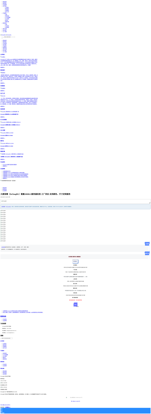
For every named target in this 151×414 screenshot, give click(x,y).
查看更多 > (2, 67)
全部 (6, 14)
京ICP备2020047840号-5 (5, 404)
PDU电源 (2, 130)
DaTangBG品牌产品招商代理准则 (10, 164)
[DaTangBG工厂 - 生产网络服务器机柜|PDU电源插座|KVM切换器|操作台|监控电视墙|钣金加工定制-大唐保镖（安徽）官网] (5, 34)
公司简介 (2, 54)
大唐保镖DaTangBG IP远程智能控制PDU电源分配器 (13, 172)
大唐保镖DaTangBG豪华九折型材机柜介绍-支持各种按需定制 (15, 174)
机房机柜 (2, 109)
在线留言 (2, 85)
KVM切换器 (3, 119)
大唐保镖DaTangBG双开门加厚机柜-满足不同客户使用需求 (15, 175)
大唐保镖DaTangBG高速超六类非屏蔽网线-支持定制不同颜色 (15, 176)
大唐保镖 (3, 206)
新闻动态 (5, 189)
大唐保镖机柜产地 (6, 171)
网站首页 (5, 1)
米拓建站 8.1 (7, 407)
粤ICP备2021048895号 (75, 401)
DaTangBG (8, 206)
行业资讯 (2, 162)
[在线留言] (2, 88)
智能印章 (2, 151)
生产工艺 (2, 93)
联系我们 (2, 70)
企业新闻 (2, 168)
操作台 (2, 140)
